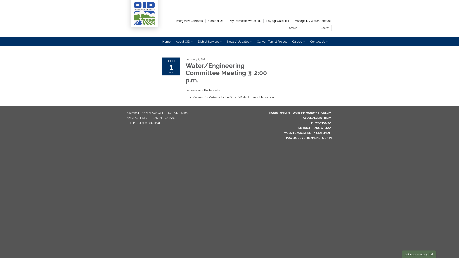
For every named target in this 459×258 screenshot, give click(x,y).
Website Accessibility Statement (308, 133)
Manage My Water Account (313, 21)
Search (325, 28)
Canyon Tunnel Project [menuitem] (272, 41)
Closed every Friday (317, 117)
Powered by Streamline (303, 138)
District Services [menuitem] (208, 41)
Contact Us (215, 21)
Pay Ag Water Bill (277, 21)
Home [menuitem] (166, 41)
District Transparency (315, 127)
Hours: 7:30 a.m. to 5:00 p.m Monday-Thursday (300, 112)
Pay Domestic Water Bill (245, 21)
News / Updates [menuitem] (238, 41)
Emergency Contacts (189, 21)
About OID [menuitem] (183, 41)
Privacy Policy (321, 122)
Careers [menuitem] (297, 41)
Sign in (327, 138)
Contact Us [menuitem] (317, 41)
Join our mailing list (419, 254)
